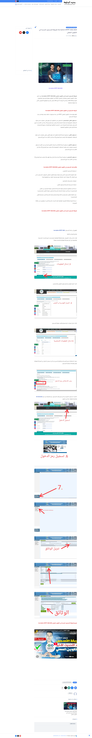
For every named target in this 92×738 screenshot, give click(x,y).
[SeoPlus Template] (76, 736)
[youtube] (16, 1)
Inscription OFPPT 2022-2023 (71, 27)
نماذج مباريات (41, 4)
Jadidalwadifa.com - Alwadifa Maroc (60, 735)
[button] (72, 687)
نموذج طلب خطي (35, 4)
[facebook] (19, 1)
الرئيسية (59, 4)
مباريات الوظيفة (54, 4)
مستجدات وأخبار (27, 4)
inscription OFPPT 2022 (59, 230)
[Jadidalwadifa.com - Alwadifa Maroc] (70, 3)
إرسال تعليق (72, 723)
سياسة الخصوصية (50, 1)
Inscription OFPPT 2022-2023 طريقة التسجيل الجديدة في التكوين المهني (71, 713)
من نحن (60, 1)
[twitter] (18, 1)
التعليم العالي (19, 4)
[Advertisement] (46, 16)
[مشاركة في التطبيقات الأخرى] (62, 687)
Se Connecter (39, 396)
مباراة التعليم (47, 4)
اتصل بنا (56, 1)
